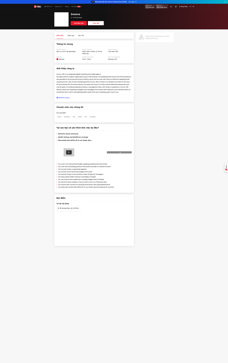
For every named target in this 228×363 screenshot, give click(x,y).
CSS (86, 116)
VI (193, 6)
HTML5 (80, 116)
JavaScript (92, 116)
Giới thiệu (59, 35)
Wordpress (67, 116)
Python (59, 116)
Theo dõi (96, 23)
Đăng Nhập (184, 6)
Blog (66, 6)
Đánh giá (71, 35)
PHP (74, 116)
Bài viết (81, 35)
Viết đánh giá (79, 23)
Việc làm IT (47, 6)
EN (190, 6)
